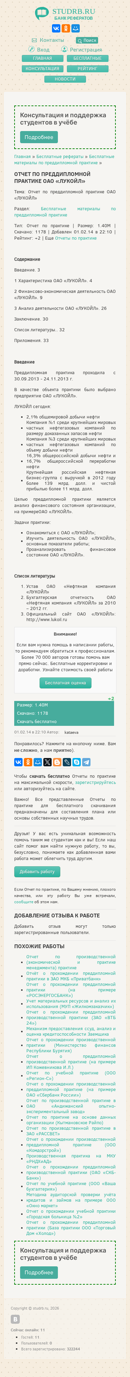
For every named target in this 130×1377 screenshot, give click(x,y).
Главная (22, 156)
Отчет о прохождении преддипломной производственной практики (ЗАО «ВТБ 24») (71, 1017)
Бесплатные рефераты (60, 156)
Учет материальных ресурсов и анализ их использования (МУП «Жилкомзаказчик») (71, 1003)
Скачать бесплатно (37, 721)
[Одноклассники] (66, 28)
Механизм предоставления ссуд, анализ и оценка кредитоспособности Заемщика (71, 1031)
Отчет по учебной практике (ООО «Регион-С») (71, 1075)
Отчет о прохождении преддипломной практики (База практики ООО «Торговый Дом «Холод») (71, 1227)
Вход (43, 49)
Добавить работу (37, 872)
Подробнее (39, 137)
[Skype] (76, 762)
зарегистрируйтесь (95, 782)
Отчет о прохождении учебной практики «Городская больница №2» (71, 1214)
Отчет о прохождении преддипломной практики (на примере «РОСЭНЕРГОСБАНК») (71, 989)
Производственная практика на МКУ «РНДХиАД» (71, 1158)
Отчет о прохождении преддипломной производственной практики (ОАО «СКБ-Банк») (71, 1172)
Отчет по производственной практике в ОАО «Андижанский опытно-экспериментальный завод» (71, 1106)
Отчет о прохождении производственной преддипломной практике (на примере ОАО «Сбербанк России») (71, 1089)
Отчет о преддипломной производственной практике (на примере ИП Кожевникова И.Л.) (71, 1061)
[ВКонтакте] (56, 28)
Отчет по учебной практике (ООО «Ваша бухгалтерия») (71, 1186)
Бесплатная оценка (65, 683)
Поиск (89, 40)
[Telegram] (86, 762)
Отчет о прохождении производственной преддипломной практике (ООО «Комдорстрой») (71, 1144)
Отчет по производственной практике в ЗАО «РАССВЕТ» (71, 1131)
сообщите (23, 902)
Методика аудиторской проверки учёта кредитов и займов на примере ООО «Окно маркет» (71, 1200)
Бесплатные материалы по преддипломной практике (64, 160)
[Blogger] (57, 762)
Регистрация (86, 49)
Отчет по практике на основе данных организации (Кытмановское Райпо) (71, 1120)
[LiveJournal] (67, 762)
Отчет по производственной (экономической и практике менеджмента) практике (71, 962)
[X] (47, 762)
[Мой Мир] (75, 28)
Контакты (51, 40)
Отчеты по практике (76, 238)
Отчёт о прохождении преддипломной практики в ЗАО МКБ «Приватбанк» (71, 976)
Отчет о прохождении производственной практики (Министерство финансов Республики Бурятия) (71, 1045)
